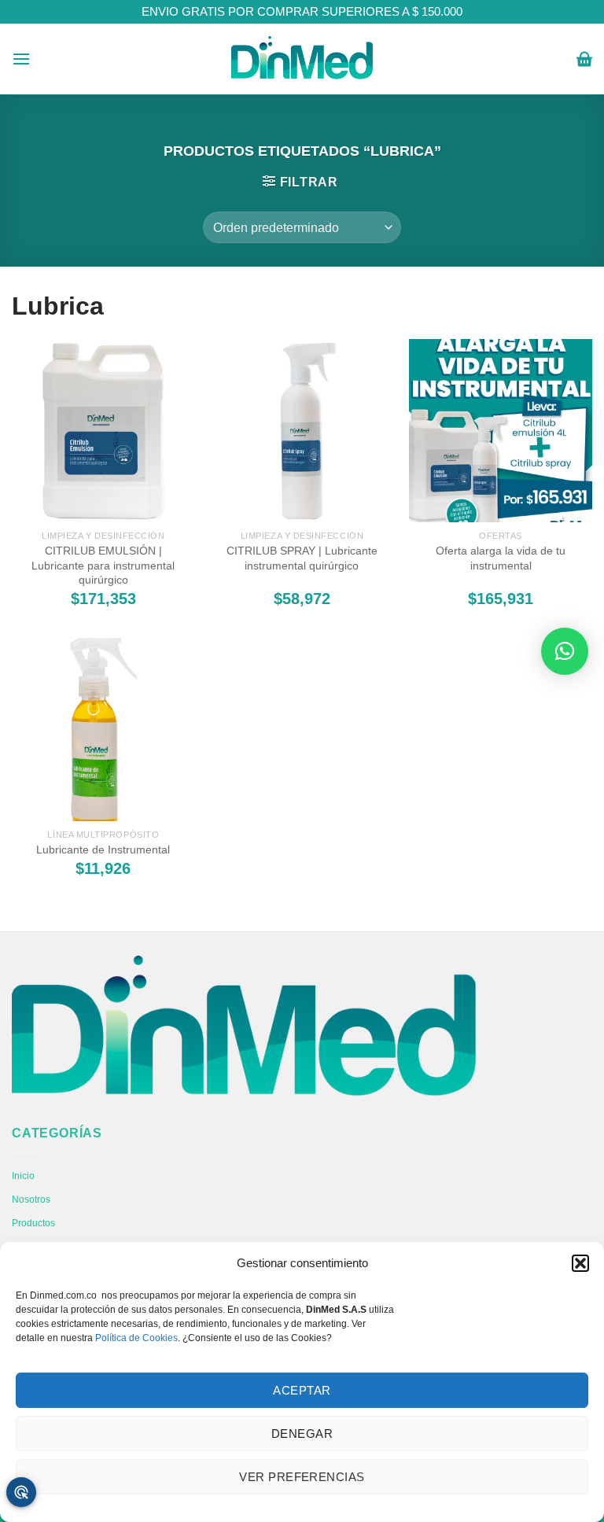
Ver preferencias (301, 1476)
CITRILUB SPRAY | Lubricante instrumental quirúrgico (302, 558)
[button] (580, 1263)
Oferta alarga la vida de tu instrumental (500, 558)
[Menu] (21, 58)
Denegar (302, 1433)
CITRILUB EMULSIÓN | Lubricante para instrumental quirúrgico (103, 565)
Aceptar (301, 1390)
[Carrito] (584, 59)
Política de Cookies (136, 1337)
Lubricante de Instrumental (103, 849)
